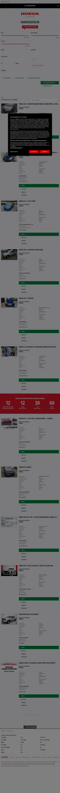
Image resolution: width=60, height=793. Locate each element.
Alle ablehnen (34, 151)
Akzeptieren (44, 151)
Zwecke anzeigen (14, 151)
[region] (30, 134)
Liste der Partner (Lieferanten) (16, 147)
